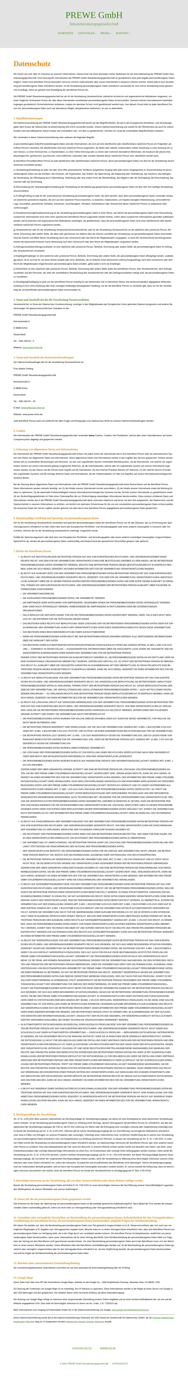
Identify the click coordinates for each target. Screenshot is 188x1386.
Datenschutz (82, 1348)
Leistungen (86, 33)
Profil (105, 33)
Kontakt (122, 33)
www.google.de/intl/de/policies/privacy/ (130, 1310)
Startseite (65, 33)
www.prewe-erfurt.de (32, 347)
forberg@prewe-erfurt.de (33, 408)
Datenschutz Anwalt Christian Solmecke (85, 1321)
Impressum (108, 1348)
